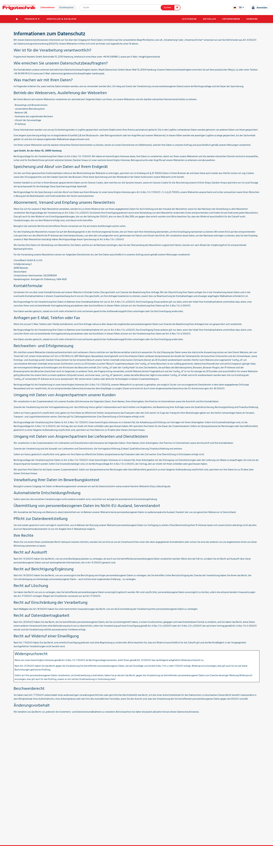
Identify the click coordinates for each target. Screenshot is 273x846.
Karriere (252, 19)
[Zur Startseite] (19, 7)
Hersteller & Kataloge (62, 19)
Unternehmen (47, 8)
